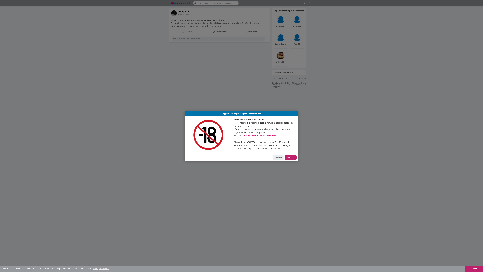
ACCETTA (291, 157)
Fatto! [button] (474, 269)
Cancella (278, 157)
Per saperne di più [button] (101, 269)
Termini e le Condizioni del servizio (260, 135)
